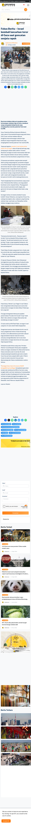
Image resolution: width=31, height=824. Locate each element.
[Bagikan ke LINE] (12, 87)
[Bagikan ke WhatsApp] (25, 87)
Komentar (5, 496)
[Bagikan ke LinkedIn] (15, 87)
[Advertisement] (15, 104)
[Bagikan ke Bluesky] (19, 87)
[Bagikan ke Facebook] (5, 87)
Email (3, 490)
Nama (4, 483)
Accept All (6, 821)
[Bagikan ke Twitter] (9, 87)
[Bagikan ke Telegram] (22, 87)
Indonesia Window (11, 43)
